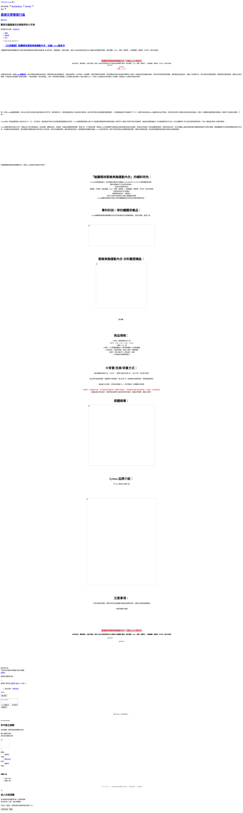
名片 (6, 37)
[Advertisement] (121, 94)
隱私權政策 (132, 786)
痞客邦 (13, 683)
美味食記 (16, 689)
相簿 (6, 33)
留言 (17, 683)
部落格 (7, 35)
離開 (11, 809)
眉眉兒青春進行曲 (13, 14)
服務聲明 (139, 786)
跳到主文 (4, 20)
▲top (2, 692)
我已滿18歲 (5, 809)
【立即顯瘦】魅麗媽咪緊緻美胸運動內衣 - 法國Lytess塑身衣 (35, 45)
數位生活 (16, 29)
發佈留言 (4, 707)
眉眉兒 (3, 672)
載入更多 (4, 695)
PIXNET (107, 786)
